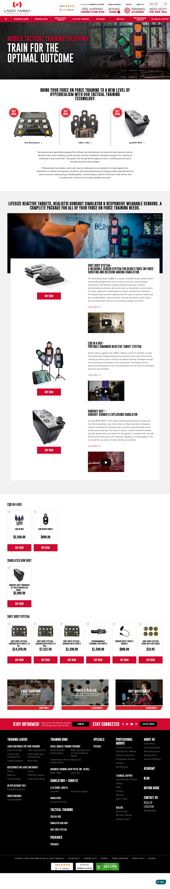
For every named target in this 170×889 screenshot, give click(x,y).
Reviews (120, 795)
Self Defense (122, 767)
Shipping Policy (90, 858)
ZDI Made (152, 858)
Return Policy (74, 858)
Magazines (76, 759)
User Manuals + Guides (126, 779)
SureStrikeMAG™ (14, 796)
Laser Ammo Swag (36, 779)
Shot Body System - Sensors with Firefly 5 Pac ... (46, 643)
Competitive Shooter (125, 759)
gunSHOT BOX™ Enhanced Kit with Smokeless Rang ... (19, 587)
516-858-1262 (150, 810)
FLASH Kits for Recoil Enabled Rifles (60, 761)
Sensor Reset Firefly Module (124, 642)
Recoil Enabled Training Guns (57, 751)
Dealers (119, 807)
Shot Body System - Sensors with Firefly (72, 642)
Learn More (93, 307)
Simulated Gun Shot (19, 560)
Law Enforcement (124, 747)
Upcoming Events (152, 747)
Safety (10, 771)
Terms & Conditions (120, 858)
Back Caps (32, 760)
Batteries (11, 775)
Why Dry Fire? (150, 755)
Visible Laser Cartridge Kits (13, 755)
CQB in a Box (84, 143)
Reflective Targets (36, 775)
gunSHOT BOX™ (136, 143)
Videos (119, 783)
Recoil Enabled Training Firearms (65, 746)
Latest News (149, 743)
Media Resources (152, 751)
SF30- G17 (75, 773)
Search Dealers (114, 4)
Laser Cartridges (14, 750)
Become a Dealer (124, 815)
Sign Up (81, 724)
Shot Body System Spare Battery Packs (150, 642)
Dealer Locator (122, 819)
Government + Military (126, 751)
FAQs (118, 787)
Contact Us (151, 797)
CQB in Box (19, 529)
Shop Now (43, 708)
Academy (149, 768)
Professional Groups (124, 741)
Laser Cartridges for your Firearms (23, 746)
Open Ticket (121, 799)
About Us (140, 4)
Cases (30, 771)
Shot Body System (33, 143)
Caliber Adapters (15, 760)
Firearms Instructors (125, 755)
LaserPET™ (55, 791)
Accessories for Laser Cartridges (22, 767)
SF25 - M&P (55, 773)
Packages (54, 844)
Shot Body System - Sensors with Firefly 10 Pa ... (19, 643)
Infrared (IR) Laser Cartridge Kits (36, 755)
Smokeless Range (58, 802)
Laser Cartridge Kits (37, 750)
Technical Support (124, 775)
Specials (97, 746)
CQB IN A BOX (14, 504)
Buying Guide (151, 788)
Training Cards (14, 779)
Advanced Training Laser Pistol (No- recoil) (69, 769)
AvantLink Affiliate (152, 759)
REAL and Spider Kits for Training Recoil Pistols (80, 753)
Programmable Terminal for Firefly (98, 642)
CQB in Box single (45, 529)
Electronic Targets (59, 787)
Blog (147, 778)
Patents (104, 858)
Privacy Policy (138, 858)
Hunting (119, 763)
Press (148, 724)
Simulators (55, 798)
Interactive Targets (79, 791)
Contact (119, 791)
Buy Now (49, 296)
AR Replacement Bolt (16, 785)
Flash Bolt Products (16, 789)
